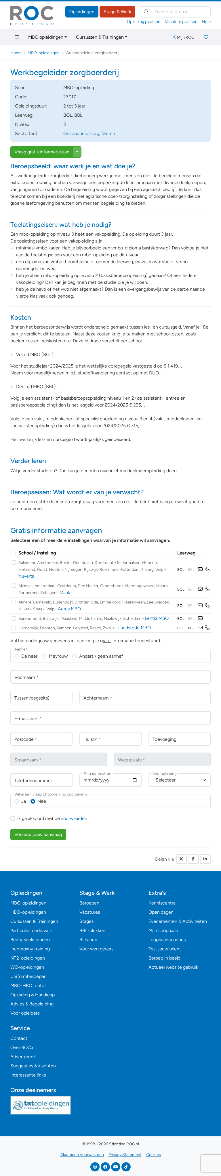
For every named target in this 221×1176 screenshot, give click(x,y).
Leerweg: (24, 115)
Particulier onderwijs (31, 930)
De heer (29, 656)
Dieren (108, 133)
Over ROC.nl (22, 1047)
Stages (86, 921)
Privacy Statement (125, 1154)
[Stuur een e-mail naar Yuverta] (200, 569)
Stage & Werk (117, 11)
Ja (23, 801)
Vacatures (89, 912)
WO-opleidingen (27, 967)
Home (16, 52)
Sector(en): (27, 133)
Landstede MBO (134, 627)
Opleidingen (81, 11)
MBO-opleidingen (44, 52)
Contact (18, 1038)
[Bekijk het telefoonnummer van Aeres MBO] (207, 605)
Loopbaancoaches (167, 939)
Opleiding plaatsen (143, 21)
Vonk (65, 592)
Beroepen (89, 903)
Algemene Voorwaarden (82, 1154)
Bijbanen (88, 939)
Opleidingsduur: (31, 106)
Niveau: (23, 124)
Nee (41, 801)
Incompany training (30, 949)
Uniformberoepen (28, 976)
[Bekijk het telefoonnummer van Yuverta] (207, 569)
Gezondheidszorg (81, 133)
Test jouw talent (164, 949)
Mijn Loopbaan (163, 930)
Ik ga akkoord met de (52, 818)
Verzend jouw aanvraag (38, 834)
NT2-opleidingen (27, 958)
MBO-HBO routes (28, 985)
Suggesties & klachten (33, 1065)
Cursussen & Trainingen (100, 37)
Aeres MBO (69, 609)
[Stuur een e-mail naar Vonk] (200, 589)
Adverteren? (23, 1056)
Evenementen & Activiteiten (177, 921)
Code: (21, 96)
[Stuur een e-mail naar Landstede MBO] (200, 627)
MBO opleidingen (45, 37)
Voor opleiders (24, 1013)
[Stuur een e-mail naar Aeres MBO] (200, 605)
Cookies (153, 1154)
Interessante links (28, 1075)
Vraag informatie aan (41, 152)
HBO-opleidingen (28, 912)
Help (206, 21)
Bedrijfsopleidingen (30, 939)
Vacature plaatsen (181, 21)
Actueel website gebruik (173, 967)
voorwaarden (74, 818)
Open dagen (161, 912)
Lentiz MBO (157, 618)
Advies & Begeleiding (32, 1004)
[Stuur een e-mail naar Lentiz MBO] (200, 618)
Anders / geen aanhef (101, 656)
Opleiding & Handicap (32, 994)
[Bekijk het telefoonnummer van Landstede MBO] (207, 627)
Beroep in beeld (164, 958)
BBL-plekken (92, 930)
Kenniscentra (162, 903)
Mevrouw (58, 656)
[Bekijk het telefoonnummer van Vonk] (207, 589)
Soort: (21, 87)
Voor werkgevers (96, 949)
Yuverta (26, 576)
